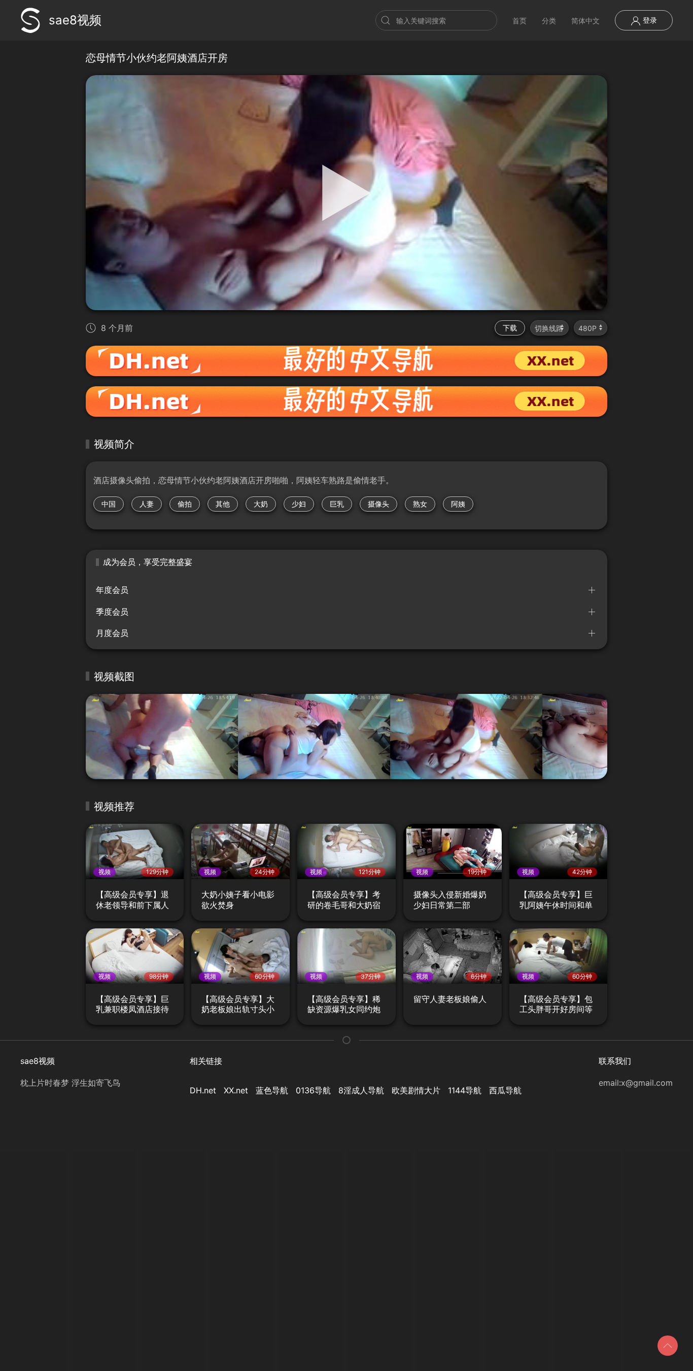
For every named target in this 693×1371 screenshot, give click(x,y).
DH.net (203, 1090)
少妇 (299, 503)
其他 (223, 503)
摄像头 (378, 503)
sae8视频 (75, 20)
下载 (510, 327)
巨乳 (337, 503)
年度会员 (112, 590)
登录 (649, 20)
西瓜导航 (505, 1090)
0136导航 (313, 1090)
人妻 (147, 503)
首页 (519, 20)
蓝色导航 (272, 1090)
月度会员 (112, 633)
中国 (108, 503)
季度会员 (112, 612)
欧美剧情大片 (416, 1090)
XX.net (236, 1090)
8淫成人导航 (361, 1090)
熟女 (420, 503)
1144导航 (464, 1090)
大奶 (261, 503)
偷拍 (185, 503)
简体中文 (585, 20)
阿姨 (458, 503)
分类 (549, 20)
